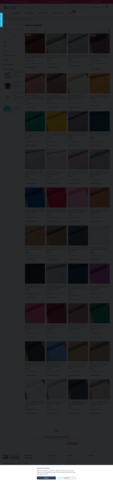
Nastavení (66, 478)
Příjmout (46, 478)
